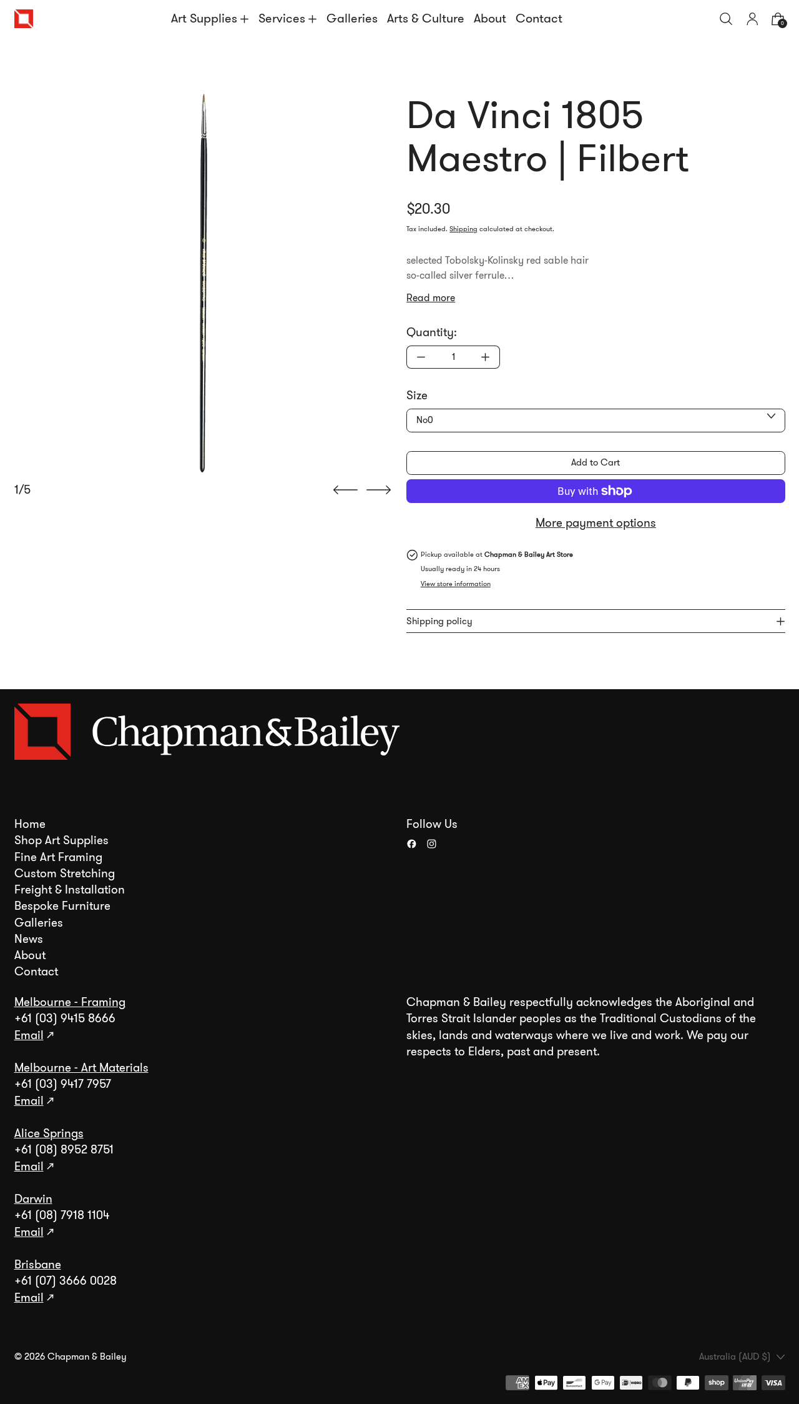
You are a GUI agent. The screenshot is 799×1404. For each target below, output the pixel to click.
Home (30, 824)
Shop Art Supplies (61, 840)
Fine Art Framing (58, 857)
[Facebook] (411, 844)
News (28, 939)
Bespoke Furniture (62, 906)
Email (29, 1035)
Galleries (352, 18)
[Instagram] (431, 844)
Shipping (463, 229)
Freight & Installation (69, 889)
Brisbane (37, 1264)
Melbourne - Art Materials (81, 1067)
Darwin (33, 1199)
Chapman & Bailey (87, 1356)
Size (417, 395)
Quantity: (431, 332)
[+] (485, 357)
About (490, 18)
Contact (539, 18)
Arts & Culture (425, 18)
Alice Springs (49, 1133)
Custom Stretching (64, 873)
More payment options (596, 522)
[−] (420, 357)
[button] (726, 19)
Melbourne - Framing (69, 1002)
